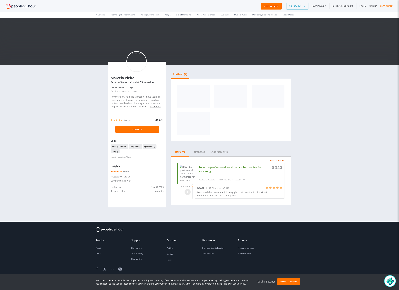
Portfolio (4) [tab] (180, 74)
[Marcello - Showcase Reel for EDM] (230, 96)
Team (98, 253)
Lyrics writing (149, 146)
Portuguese (125, 91)
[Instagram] (120, 269)
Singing (115, 151)
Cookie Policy (239, 283)
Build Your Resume (342, 6)
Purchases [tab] (199, 152)
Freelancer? (386, 6)
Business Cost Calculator (213, 248)
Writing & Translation (150, 14)
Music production (119, 146)
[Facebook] (97, 269)
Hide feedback (276, 160)
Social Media (288, 14)
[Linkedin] (112, 269)
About (98, 248)
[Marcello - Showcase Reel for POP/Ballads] (193, 123)
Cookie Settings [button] (266, 281)
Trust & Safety (137, 253)
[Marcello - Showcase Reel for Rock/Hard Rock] (268, 96)
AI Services (100, 14)
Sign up (373, 6)
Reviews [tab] (180, 152)
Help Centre (136, 259)
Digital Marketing (183, 14)
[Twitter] (105, 269)
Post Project (271, 6)
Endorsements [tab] (219, 152)
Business (225, 14)
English (113, 91)
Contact (137, 129)
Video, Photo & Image (206, 14)
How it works (319, 6)
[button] (297, 6)
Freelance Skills (244, 253)
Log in (362, 6)
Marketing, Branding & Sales (264, 14)
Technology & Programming (123, 14)
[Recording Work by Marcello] (193, 96)
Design (167, 14)
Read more (155, 106)
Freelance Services (246, 248)
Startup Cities (208, 253)
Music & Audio (240, 14)
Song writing (135, 146)
